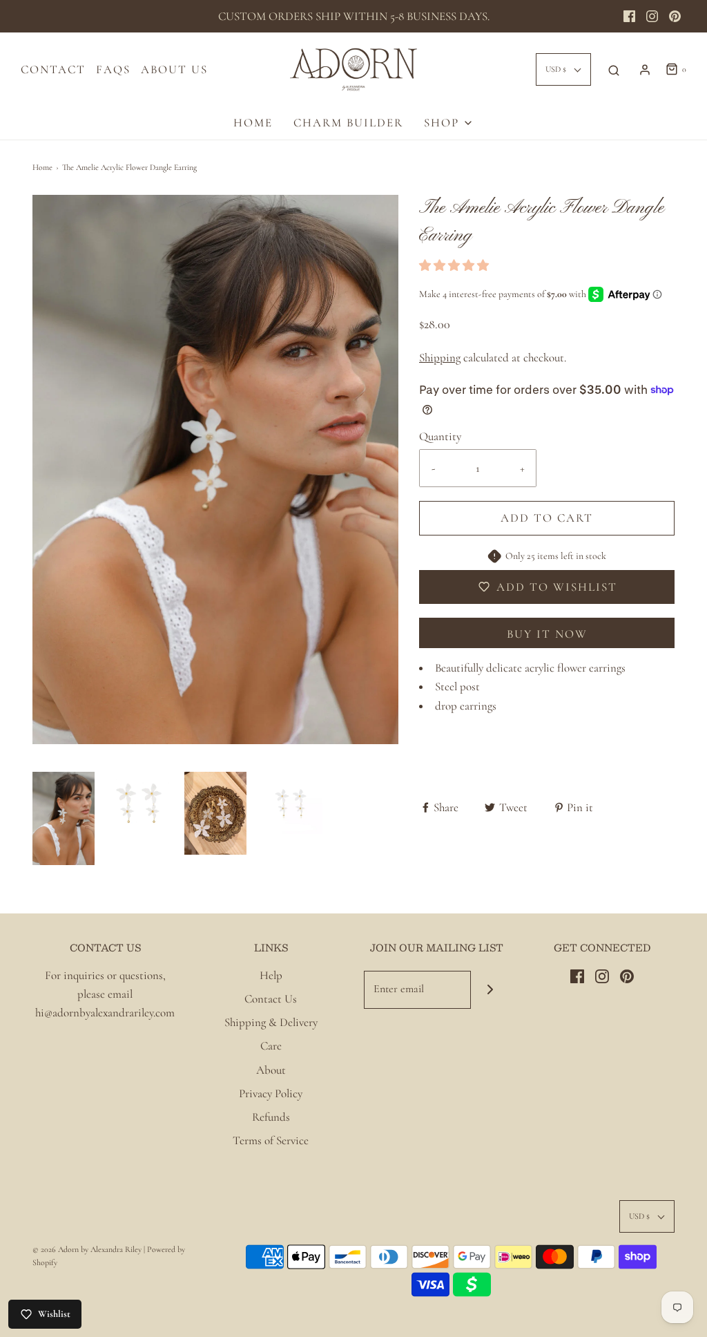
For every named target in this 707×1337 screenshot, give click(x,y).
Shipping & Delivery (271, 1022)
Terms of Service (271, 1140)
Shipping (440, 357)
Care (271, 1046)
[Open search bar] (613, 69)
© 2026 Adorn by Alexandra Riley (88, 1249)
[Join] (490, 990)
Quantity (440, 436)
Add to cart (547, 518)
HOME (253, 122)
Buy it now (547, 634)
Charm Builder (348, 122)
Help (271, 975)
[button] (63, 818)
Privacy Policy (270, 1093)
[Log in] (645, 70)
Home (42, 167)
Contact (53, 69)
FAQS (113, 69)
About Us (174, 69)
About (271, 1070)
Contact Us (270, 999)
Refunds (271, 1117)
